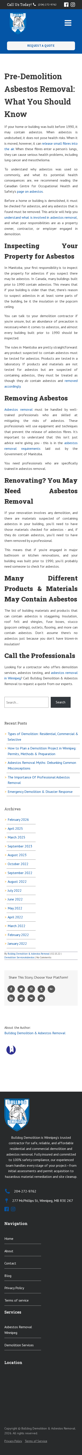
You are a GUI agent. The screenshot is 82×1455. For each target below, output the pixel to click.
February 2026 (18, 819)
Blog (7, 1275)
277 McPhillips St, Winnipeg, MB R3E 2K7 (42, 1200)
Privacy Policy (14, 1288)
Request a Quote (41, 46)
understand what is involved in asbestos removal (40, 217)
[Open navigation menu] (68, 23)
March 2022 (16, 926)
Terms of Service (36, 1441)
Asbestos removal (18, 409)
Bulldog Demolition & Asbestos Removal (28, 953)
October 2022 (18, 864)
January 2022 (17, 943)
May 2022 (15, 908)
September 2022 (20, 873)
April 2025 (15, 828)
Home (8, 1238)
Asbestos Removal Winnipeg (18, 1330)
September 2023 (20, 846)
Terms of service (16, 1300)
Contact (10, 1263)
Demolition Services (14, 957)
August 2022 (17, 881)
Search (60, 702)
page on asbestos (30, 191)
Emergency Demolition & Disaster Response (40, 791)
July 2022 (15, 890)
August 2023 (17, 855)
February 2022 (18, 935)
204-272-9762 (25, 1191)
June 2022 (15, 899)
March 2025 (16, 837)
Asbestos (29, 957)
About (8, 1251)
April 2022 (15, 917)
